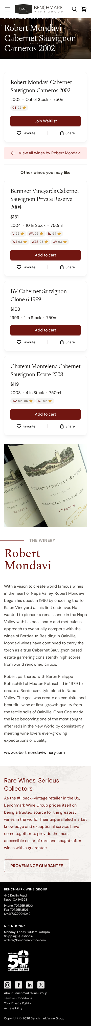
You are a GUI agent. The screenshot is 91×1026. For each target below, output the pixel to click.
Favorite (28, 133)
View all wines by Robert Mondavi (50, 153)
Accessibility (13, 1008)
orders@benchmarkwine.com (25, 940)
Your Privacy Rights (17, 1003)
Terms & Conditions (18, 998)
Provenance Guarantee (36, 865)
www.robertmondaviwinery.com (34, 752)
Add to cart (45, 255)
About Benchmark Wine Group (25, 993)
